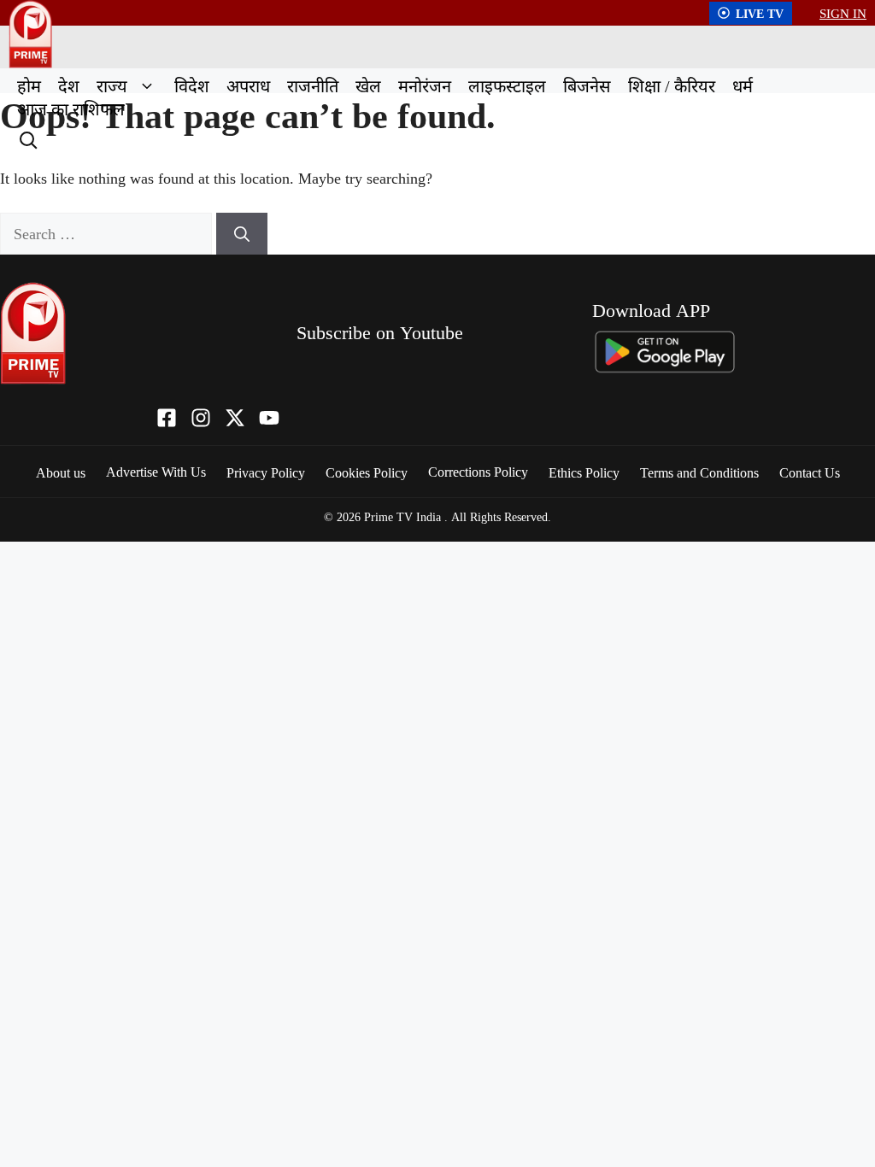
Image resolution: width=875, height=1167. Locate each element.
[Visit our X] (235, 417)
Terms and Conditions (699, 472)
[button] (146, 85)
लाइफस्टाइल (507, 85)
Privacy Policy (265, 472)
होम (29, 85)
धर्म (742, 85)
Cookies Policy (367, 472)
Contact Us (809, 472)
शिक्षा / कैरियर (671, 85)
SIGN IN (842, 12)
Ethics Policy (584, 472)
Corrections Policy (478, 471)
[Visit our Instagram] (200, 417)
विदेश (191, 85)
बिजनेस (587, 85)
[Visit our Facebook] (166, 417)
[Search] (26, 138)
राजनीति (312, 85)
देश (68, 85)
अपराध (248, 85)
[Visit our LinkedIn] (269, 417)
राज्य (112, 85)
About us (60, 472)
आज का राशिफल (71, 108)
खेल (368, 85)
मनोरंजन (424, 85)
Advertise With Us (156, 471)
